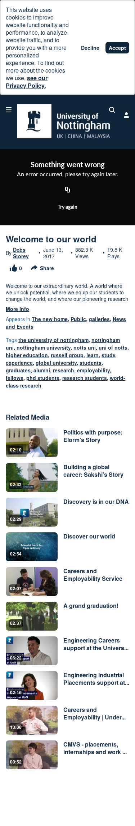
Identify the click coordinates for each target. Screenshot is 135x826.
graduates (18, 370)
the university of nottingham (53, 339)
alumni (41, 370)
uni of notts (113, 347)
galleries (99, 319)
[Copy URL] (67, 190)
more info (17, 309)
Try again (67, 207)
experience (19, 362)
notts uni (84, 347)
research (63, 370)
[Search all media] (112, 110)
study (108, 355)
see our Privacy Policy (27, 82)
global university (56, 362)
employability (93, 370)
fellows (14, 377)
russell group (67, 355)
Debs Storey (21, 252)
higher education (27, 355)
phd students (42, 377)
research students (84, 377)
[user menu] (126, 115)
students (91, 362)
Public (78, 319)
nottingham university (44, 347)
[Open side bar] (8, 110)
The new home (50, 319)
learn (92, 355)
